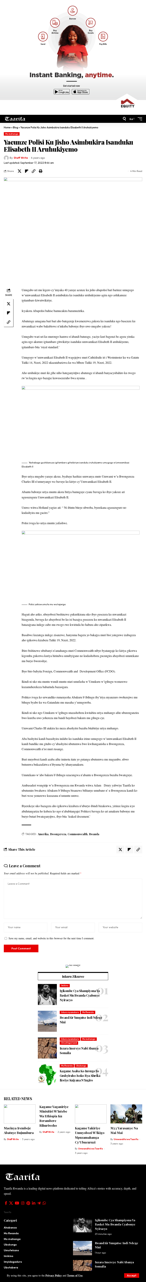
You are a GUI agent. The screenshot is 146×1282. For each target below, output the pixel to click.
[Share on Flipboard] (26, 171)
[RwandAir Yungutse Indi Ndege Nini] (47, 1021)
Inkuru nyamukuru (70, 1012)
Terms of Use (75, 1275)
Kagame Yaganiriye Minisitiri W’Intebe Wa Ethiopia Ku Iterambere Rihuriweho (53, 1116)
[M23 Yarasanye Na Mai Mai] (126, 1113)
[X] (11, 1203)
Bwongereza (58, 834)
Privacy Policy (53, 1275)
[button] (131, 1275)
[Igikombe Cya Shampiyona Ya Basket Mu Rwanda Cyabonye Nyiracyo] (47, 994)
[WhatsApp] (44, 1203)
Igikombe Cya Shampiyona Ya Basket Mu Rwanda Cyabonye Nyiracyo (80, 995)
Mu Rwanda (88, 1012)
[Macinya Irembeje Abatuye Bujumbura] (20, 1113)
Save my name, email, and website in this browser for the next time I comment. (51, 938)
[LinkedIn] (33, 1203)
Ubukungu (81, 1065)
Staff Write (21, 158)
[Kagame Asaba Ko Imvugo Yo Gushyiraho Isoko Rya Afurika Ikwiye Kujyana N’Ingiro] (47, 1074)
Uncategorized (69, 1042)
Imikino (64, 985)
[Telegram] (39, 1203)
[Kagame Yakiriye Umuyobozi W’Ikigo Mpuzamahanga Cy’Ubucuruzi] (91, 1113)
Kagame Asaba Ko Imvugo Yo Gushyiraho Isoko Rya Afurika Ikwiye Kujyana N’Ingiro (80, 1075)
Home (7, 127)
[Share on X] (19, 171)
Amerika (43, 834)
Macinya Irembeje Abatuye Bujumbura (19, 1130)
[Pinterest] (28, 1203)
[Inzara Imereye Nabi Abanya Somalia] (47, 1047)
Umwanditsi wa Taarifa (90, 1148)
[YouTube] (17, 1203)
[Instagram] (22, 1203)
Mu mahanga (11, 134)
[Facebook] (6, 1203)
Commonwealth (77, 834)
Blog (15, 127)
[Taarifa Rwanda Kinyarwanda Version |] (15, 119)
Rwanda (94, 834)
